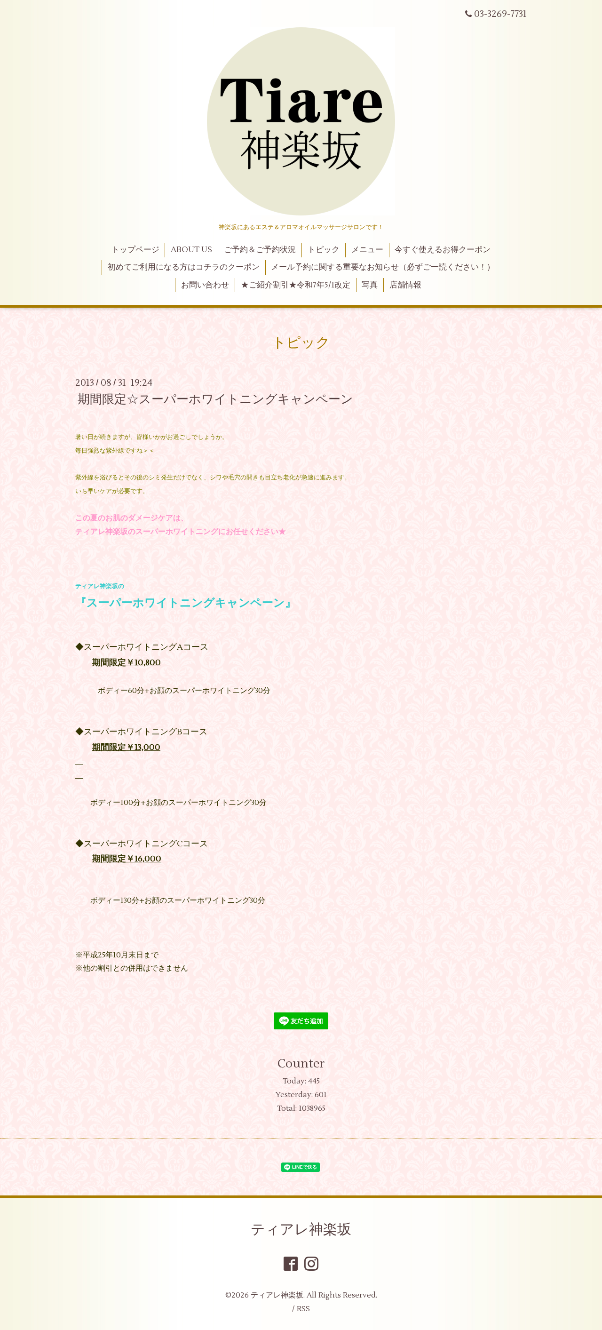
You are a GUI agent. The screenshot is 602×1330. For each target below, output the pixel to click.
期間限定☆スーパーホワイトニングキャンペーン (215, 399)
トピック (324, 250)
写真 (370, 285)
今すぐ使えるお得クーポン (443, 250)
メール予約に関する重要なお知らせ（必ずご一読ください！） (383, 267)
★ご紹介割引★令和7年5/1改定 (295, 285)
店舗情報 (405, 285)
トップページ (135, 250)
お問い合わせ (205, 285)
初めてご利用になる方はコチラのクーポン (184, 267)
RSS (303, 1309)
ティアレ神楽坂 (301, 1229)
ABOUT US (191, 250)
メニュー (367, 250)
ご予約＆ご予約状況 (260, 250)
